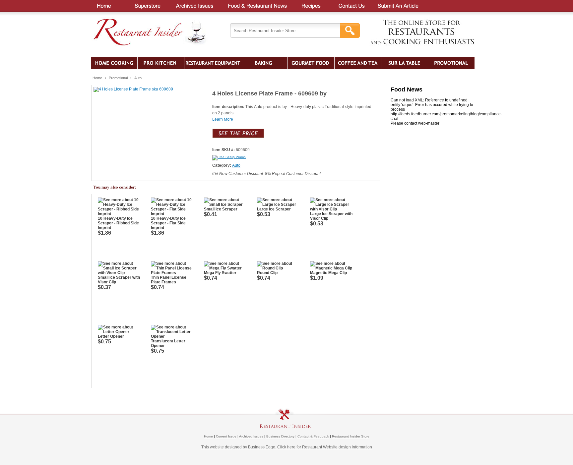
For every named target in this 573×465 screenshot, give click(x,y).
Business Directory (280, 436)
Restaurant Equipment (212, 63)
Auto (138, 78)
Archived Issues (251, 436)
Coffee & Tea (358, 63)
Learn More (222, 119)
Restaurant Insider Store (350, 436)
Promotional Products (451, 63)
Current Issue (226, 436)
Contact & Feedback (313, 436)
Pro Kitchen (161, 63)
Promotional (118, 78)
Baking (264, 63)
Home (97, 78)
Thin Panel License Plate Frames (168, 282)
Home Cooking (114, 63)
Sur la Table (404, 63)
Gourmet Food (311, 63)
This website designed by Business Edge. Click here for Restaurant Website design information (286, 447)
